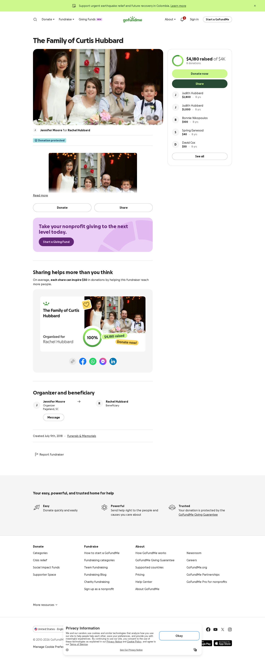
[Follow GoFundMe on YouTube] (215, 629)
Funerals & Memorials (81, 436)
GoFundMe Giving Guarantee (198, 514)
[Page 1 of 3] (39, 119)
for (65, 130)
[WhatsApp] (92, 361)
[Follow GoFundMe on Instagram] (229, 629)
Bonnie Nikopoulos (195, 118)
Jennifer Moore (54, 401)
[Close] (255, 6)
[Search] (35, 19)
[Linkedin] (113, 361)
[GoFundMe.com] (132, 19)
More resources (43, 604)
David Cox (188, 142)
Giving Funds (90, 19)
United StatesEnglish (51, 629)
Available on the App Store (223, 643)
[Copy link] (72, 361)
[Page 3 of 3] (45, 119)
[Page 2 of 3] (42, 119)
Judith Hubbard (192, 93)
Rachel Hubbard (117, 401)
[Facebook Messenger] (103, 361)
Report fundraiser (51, 454)
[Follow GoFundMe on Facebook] (208, 629)
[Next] (156, 118)
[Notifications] (182, 19)
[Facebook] (82, 361)
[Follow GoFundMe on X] (222, 629)
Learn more (178, 5)
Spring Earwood (193, 130)
